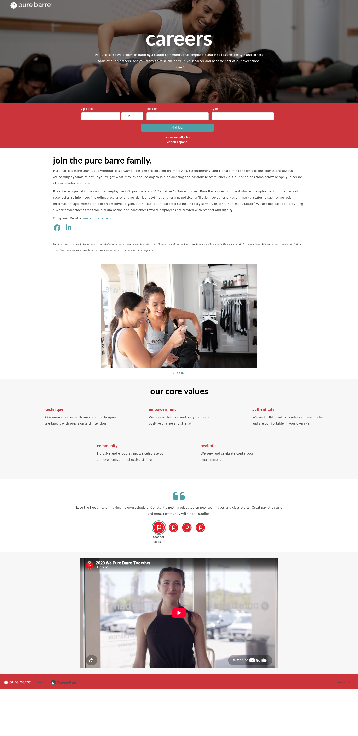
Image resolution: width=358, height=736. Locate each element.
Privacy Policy (345, 662)
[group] (179, 306)
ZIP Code (87, 109)
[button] (171, 353)
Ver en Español (177, 142)
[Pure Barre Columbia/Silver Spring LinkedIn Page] (68, 228)
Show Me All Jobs (177, 137)
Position (152, 109)
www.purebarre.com (99, 218)
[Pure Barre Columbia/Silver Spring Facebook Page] (57, 228)
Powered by (43, 662)
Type (215, 109)
